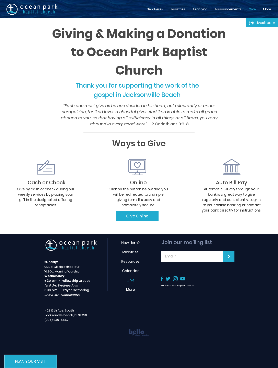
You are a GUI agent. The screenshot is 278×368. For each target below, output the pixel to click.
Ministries (130, 252)
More (130, 289)
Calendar (130, 270)
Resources (130, 261)
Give (131, 280)
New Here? (130, 242)
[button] (200, 9)
